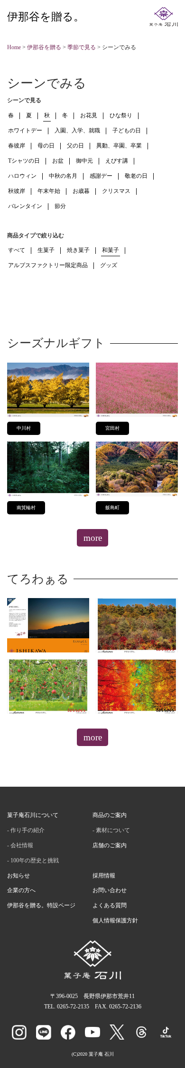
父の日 (75, 145)
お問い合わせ (109, 890)
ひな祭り (121, 115)
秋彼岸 (16, 191)
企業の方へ (21, 890)
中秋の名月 (63, 176)
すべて (16, 250)
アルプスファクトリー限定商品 (48, 265)
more (92, 538)
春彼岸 (16, 145)
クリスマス (116, 191)
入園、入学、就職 (77, 130)
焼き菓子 (78, 250)
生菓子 (46, 250)
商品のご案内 (109, 815)
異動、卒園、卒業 (119, 145)
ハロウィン (22, 176)
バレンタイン (25, 206)
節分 (60, 206)
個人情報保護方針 (115, 920)
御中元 (84, 160)
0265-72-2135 (73, 1006)
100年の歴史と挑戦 (34, 860)
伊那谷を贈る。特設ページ (41, 905)
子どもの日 (126, 130)
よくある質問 (109, 905)
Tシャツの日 (24, 160)
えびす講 (116, 160)
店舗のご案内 (109, 845)
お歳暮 (81, 191)
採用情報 (103, 875)
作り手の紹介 (27, 830)
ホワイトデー (25, 130)
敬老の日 (136, 176)
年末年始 (48, 191)
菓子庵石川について (32, 815)
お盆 (58, 160)
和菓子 (110, 250)
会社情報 (21, 845)
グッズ (108, 265)
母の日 (46, 145)
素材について (113, 830)
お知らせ (18, 875)
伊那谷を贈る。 (45, 16)
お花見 (88, 115)
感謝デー (101, 176)
